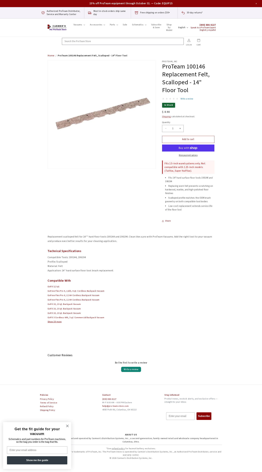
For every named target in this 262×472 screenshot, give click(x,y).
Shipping (166, 116)
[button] (79, 25)
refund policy (118, 448)
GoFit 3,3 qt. (54, 286)
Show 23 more (55, 321)
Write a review (131, 369)
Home (51, 55)
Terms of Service (48, 402)
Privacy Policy (47, 399)
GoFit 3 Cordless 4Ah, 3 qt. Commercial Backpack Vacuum (76, 317)
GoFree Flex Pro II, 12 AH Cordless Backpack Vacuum (73, 295)
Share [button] (168, 220)
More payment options (188, 155)
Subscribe (204, 416)
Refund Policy (47, 406)
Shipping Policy (47, 410)
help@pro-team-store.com (115, 406)
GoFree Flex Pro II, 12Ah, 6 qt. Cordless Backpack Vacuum (76, 291)
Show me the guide (37, 460)
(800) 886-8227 (109, 399)
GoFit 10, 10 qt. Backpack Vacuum (64, 304)
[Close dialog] (67, 426)
